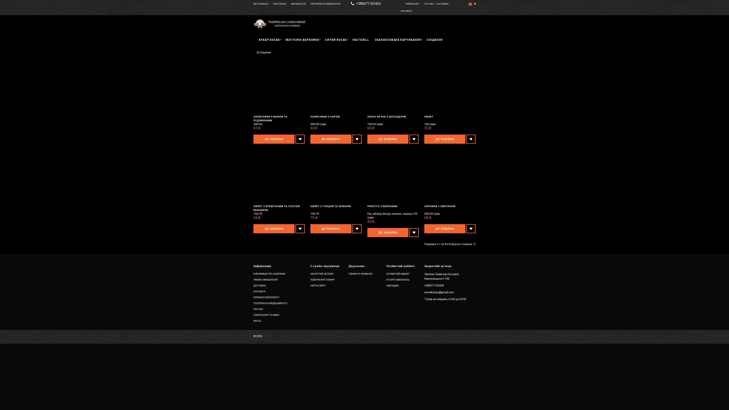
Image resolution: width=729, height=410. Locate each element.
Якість (257, 321)
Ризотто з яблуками (382, 206)
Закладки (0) (298, 4)
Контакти (406, 11)
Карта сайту (318, 285)
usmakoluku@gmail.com (439, 292)
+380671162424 (368, 4)
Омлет (428, 116)
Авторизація (260, 4)
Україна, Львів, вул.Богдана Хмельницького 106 (441, 276)
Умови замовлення (265, 279)
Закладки (392, 285)
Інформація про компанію (269, 274)
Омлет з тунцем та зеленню (330, 206)
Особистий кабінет (398, 274)
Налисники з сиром (325, 116)
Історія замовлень (397, 279)
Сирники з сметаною (440, 206)
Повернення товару (322, 279)
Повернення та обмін (266, 315)
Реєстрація (279, 4)
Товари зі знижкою (360, 274)
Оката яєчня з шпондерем (386, 116)
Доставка (442, 4)
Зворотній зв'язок (322, 274)
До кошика (274, 139)
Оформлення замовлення (325, 4)
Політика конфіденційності (270, 303)
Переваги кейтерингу (266, 297)
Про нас (428, 4)
